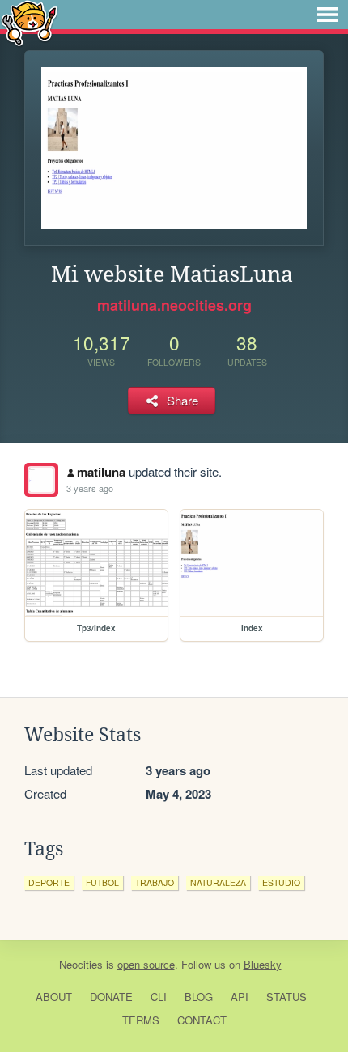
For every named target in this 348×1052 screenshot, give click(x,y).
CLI (159, 996)
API (239, 996)
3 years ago (89, 487)
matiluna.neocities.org (174, 305)
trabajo (154, 882)
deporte (49, 882)
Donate (111, 996)
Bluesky (263, 964)
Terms (140, 1020)
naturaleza (218, 882)
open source (146, 964)
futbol (102, 882)
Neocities (81, 964)
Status (286, 996)
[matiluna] (41, 480)
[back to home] (29, 22)
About (54, 996)
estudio (281, 882)
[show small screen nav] (328, 14)
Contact (202, 1020)
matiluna (101, 472)
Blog (199, 996)
